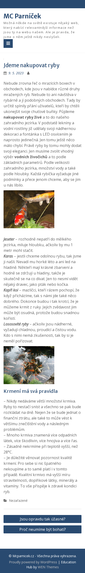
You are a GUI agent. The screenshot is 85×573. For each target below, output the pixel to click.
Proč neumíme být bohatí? (42, 529)
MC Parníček (22, 16)
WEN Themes (48, 567)
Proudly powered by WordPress (33, 562)
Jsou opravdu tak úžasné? (42, 519)
